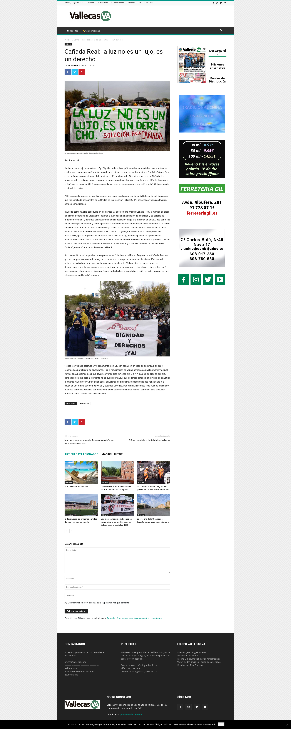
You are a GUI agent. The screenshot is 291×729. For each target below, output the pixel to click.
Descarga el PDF (217, 52)
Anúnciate (131, 3)
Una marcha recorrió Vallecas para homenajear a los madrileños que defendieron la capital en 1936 (116, 522)
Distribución (103, 3)
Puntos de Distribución (217, 79)
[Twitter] (221, 3)
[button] (221, 31)
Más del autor (112, 454)
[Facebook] (213, 3)
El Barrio (75, 40)
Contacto (91, 3)
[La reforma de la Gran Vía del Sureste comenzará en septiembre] (153, 505)
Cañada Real (84, 403)
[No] (287, 724)
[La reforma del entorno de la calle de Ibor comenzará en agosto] (117, 472)
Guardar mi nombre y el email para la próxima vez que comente (98, 602)
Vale (221, 724)
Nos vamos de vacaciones (76, 486)
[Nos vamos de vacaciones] (81, 472)
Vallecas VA (73, 65)
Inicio (67, 40)
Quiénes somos (117, 3)
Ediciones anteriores (146, 3)
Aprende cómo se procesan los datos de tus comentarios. (134, 618)
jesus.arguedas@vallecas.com (143, 671)
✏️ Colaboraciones (91, 30)
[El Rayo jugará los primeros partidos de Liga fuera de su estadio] (81, 505)
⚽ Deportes (72, 30)
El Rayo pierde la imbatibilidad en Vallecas (149, 440)
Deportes (69, 515)
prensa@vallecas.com (75, 661)
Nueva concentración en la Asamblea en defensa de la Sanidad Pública (89, 442)
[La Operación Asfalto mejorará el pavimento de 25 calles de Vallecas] (153, 472)
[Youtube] (224, 3)
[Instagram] (217, 3)
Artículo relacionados (81, 454)
